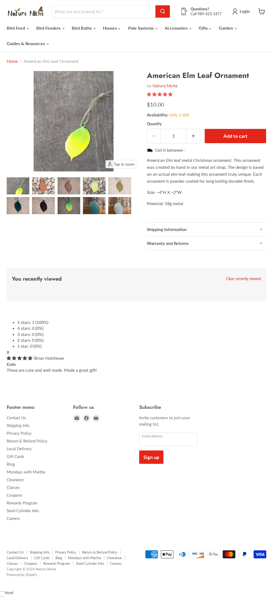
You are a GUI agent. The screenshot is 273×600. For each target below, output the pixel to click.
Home (12, 61)
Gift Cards (15, 456)
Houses (110, 27)
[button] (18, 186)
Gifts (204, 27)
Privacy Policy (19, 433)
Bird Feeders (49, 27)
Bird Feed (16, 27)
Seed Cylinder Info (23, 510)
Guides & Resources (26, 43)
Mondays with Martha (26, 471)
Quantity (154, 124)
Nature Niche (165, 85)
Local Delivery (19, 448)
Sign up (151, 457)
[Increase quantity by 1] (193, 136)
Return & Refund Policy (27, 440)
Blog (11, 464)
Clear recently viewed (243, 279)
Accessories (176, 27)
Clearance (15, 479)
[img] (20, 357)
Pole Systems (141, 27)
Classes (13, 487)
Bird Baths (82, 27)
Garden (226, 27)
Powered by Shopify (22, 574)
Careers (13, 518)
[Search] (162, 11)
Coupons (14, 495)
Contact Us (16, 417)
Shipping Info (18, 425)
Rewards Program (22, 502)
